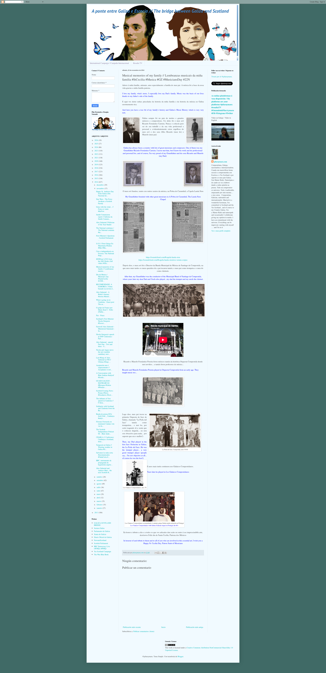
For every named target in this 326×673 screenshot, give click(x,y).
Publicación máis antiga (194, 627)
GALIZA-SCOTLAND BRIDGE (102, 524)
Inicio (163, 627)
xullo (99, 487)
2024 (96, 147)
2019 (96, 164)
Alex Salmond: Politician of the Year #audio (105, 223)
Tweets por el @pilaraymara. (221, 76)
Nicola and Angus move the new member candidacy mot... (104, 352)
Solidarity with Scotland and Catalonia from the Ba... (105, 408)
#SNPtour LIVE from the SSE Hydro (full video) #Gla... (104, 261)
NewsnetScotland (100, 540)
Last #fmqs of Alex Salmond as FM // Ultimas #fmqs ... (103, 359)
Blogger (180, 656)
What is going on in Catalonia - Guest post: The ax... (105, 302)
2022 (96, 154)
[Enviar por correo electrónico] (156, 552)
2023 (96, 150)
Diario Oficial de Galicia (103, 537)
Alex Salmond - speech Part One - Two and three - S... (104, 344)
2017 (96, 171)
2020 (96, 161)
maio (99, 494)
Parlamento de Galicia (102, 531)
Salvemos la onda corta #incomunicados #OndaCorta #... (104, 454)
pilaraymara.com (220, 161)
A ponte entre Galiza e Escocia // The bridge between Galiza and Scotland (160, 11)
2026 (96, 140)
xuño (99, 491)
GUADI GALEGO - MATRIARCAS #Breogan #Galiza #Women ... (103, 384)
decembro (100, 185)
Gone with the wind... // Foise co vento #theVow (104, 209)
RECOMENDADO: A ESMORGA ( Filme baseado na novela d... (105, 286)
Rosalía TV (137, 63)
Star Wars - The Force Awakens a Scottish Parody (104, 201)
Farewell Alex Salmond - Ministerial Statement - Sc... (105, 328)
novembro (100, 188)
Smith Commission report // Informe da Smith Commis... (104, 216)
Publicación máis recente (132, 627)
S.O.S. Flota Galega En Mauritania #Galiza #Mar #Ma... (104, 245)
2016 (96, 175)
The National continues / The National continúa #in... (105, 230)
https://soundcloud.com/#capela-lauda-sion (163, 257)
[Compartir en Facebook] (163, 552)
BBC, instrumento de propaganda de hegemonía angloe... (104, 462)
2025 (96, 143)
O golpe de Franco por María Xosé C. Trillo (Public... (104, 309)
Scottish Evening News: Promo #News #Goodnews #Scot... (104, 392)
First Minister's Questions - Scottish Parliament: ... (105, 238)
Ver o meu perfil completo (220, 231)
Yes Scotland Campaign (102, 551)
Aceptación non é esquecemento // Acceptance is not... (104, 367)
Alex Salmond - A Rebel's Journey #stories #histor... (103, 294)
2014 (96, 182)
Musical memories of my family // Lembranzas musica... (105, 269)
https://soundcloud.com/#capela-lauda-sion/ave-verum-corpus (163, 260)
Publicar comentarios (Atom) (143, 631)
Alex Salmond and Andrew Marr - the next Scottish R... (104, 470)
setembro (100, 480)
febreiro (100, 504)
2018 (96, 168)
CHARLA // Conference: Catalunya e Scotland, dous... (105, 439)
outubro (100, 477)
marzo (99, 501)
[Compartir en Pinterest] (165, 552)
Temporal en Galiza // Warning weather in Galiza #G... (104, 447)
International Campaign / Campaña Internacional (109, 63)
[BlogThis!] (158, 552)
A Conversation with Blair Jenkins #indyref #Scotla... (105, 375)
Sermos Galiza (99, 528)
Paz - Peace (100, 315)
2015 (96, 178)
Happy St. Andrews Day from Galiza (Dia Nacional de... (105, 193)
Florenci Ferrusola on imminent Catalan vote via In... (105, 423)
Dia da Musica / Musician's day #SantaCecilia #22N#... (102, 277)
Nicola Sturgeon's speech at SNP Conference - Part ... (105, 336)
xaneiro (100, 508)
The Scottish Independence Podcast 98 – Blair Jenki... (105, 431)
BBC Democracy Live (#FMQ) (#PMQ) (102, 547)
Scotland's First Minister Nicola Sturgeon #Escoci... (105, 321)
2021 (96, 157)
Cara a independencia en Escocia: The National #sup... (105, 253)
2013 (96, 512)
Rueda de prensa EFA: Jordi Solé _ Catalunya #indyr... (105, 416)
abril (98, 497)
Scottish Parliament (101, 543)
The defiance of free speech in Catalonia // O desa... (104, 400)
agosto (99, 484)
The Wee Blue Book (101, 554)
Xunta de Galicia (100, 534)
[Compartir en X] (160, 552)
